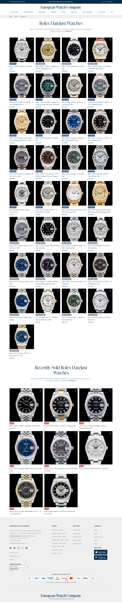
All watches (76, 530)
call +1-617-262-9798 (107, 1)
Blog (95, 530)
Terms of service (15, 556)
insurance (41, 12)
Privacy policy (14, 552)
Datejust (23, 16)
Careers (96, 540)
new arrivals (28, 12)
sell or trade (87, 12)
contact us (68, 31)
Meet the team (98, 537)
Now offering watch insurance (61, 1)
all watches (14, 12)
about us (74, 12)
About (96, 533)
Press (96, 543)
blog (63, 12)
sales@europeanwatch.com (17, 1)
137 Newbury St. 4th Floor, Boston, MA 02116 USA (25, 533)
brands (53, 12)
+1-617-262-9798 (15, 540)
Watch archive (77, 543)
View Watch (21, 50)
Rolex (16, 16)
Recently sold (77, 537)
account (102, 12)
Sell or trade (77, 540)
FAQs (11, 559)
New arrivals (77, 533)
